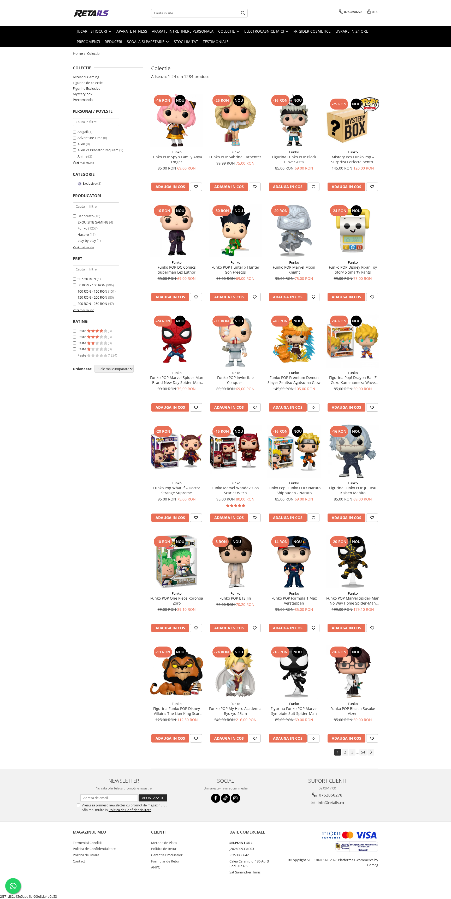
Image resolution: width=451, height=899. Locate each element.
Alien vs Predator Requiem (98, 150)
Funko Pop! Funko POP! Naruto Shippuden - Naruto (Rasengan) (294, 490)
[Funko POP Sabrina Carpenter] (235, 120)
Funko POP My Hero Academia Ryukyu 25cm (235, 711)
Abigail (83, 131)
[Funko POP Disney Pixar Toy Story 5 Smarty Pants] (352, 230)
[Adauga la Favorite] (196, 187)
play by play (87, 240)
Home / (79, 53)
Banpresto (86, 216)
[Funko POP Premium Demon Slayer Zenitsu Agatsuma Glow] (294, 341)
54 (363, 752)
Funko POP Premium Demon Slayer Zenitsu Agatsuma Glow (294, 380)
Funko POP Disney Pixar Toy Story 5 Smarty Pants (353, 270)
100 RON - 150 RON (92, 291)
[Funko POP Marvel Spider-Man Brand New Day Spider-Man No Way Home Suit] (176, 341)
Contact (79, 861)
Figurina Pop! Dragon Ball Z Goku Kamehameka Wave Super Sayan (353, 380)
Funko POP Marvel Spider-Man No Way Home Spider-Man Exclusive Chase (352, 601)
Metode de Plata (164, 842)
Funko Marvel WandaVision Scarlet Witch (235, 490)
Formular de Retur (165, 861)
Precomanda (83, 99)
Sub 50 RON (87, 278)
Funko (82, 228)
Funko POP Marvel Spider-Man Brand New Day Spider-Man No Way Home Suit (176, 380)
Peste (82, 330)
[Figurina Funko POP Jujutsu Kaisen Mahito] (352, 451)
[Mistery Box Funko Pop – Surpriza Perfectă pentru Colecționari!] (352, 120)
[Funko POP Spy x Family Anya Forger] (176, 120)
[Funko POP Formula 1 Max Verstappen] (294, 561)
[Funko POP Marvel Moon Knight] (294, 230)
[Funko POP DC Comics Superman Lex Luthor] (176, 230)
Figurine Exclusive (86, 88)
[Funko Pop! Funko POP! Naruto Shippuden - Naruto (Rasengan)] (294, 451)
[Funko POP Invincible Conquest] (235, 341)
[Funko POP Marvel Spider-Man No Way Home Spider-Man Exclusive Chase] (352, 561)
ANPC (155, 867)
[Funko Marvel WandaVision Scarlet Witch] (235, 451)
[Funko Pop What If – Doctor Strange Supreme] (176, 451)
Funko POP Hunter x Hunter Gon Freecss (235, 270)
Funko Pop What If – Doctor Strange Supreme (176, 490)
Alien (82, 144)
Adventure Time (90, 137)
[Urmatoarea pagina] (370, 752)
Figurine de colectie (88, 82)
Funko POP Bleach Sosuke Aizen (352, 711)
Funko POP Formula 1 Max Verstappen (294, 601)
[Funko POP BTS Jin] (235, 561)
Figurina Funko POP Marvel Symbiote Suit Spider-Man (294, 711)
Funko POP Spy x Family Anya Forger (176, 159)
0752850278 (330, 795)
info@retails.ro (330, 802)
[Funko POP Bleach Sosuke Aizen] (352, 672)
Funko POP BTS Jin (235, 598)
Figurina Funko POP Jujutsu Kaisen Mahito (352, 490)
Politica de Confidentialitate (130, 809)
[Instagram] (235, 798)
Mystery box (82, 94)
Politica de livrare (86, 855)
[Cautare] (243, 13)
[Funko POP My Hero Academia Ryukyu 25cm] (235, 672)
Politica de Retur (163, 848)
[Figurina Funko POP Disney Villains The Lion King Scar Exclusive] (176, 672)
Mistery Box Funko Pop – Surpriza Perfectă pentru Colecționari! (353, 159)
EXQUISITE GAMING (93, 222)
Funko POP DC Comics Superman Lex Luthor (177, 270)
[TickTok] (225, 798)
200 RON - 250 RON (92, 303)
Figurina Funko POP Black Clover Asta (294, 159)
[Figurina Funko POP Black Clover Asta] (294, 120)
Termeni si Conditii (87, 842)
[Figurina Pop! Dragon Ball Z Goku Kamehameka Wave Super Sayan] (352, 341)
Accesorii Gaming (86, 77)
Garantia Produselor (166, 855)
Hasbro (83, 234)
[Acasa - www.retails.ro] (99, 13)
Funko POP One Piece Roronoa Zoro (176, 601)
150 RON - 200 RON (92, 297)
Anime (83, 156)
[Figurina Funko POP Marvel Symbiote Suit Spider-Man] (294, 672)
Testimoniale (216, 41)
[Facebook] (215, 798)
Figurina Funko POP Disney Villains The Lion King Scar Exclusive (176, 711)
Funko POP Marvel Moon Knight (294, 270)
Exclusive (89, 183)
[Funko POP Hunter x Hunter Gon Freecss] (235, 230)
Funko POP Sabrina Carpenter (235, 156)
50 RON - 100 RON (91, 285)
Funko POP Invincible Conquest (235, 380)
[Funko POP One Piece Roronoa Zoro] (176, 561)
